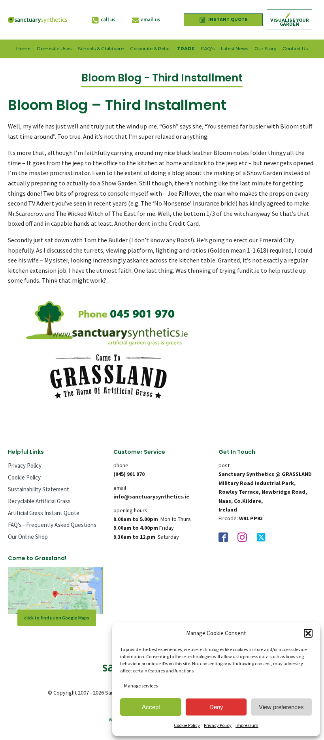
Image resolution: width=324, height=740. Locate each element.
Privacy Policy (218, 725)
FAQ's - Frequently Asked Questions (52, 525)
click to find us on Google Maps (56, 618)
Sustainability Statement (38, 489)
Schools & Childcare (101, 48)
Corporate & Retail (150, 48)
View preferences (281, 707)
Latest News (234, 48)
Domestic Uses (54, 48)
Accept (151, 707)
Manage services (141, 686)
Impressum (246, 725)
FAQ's (208, 48)
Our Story (265, 48)
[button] (308, 633)
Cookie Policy (187, 725)
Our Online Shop (28, 536)
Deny (216, 707)
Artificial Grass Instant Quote (43, 513)
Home (23, 48)
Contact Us (295, 48)
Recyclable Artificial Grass (39, 501)
